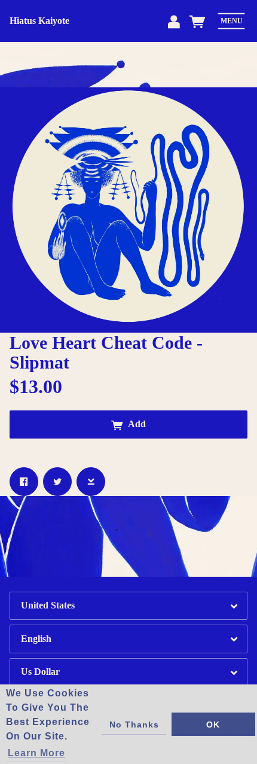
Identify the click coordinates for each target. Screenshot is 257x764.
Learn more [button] (36, 753)
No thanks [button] (134, 724)
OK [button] (213, 724)
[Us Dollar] (128, 672)
